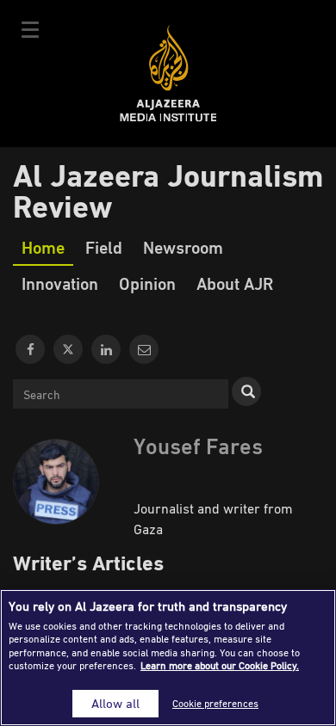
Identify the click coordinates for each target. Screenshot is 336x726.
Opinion (147, 283)
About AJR (234, 283)
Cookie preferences (215, 703)
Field (103, 247)
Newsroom (183, 247)
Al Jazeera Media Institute (168, 74)
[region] (168, 657)
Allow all (115, 703)
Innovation (60, 283)
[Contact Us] (144, 349)
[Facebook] (30, 349)
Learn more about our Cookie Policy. (219, 665)
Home (43, 247)
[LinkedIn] (106, 349)
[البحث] (246, 391)
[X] (68, 349)
